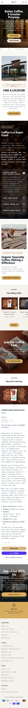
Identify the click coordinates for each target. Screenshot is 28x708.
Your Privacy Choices (9, 692)
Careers (4, 635)
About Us (4, 626)
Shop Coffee (14, 36)
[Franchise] (13, 615)
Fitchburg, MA (6, 646)
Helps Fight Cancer (10, 198)
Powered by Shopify (19, 697)
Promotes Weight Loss (11, 204)
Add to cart (14, 548)
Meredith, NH (6, 652)
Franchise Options (14, 594)
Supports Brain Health (11, 210)
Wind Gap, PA (6, 661)
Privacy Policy (7, 678)
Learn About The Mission (11, 278)
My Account (5, 638)
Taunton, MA (6, 655)
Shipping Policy (7, 681)
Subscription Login (8, 672)
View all (14, 325)
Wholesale (5, 675)
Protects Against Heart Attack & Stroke (11, 173)
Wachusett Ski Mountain (10, 649)
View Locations (14, 40)
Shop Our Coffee (7, 629)
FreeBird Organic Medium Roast (9, 313)
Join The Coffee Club (9, 632)
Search (3, 689)
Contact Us (5, 669)
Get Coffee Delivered (14, 361)
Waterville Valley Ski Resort (12, 658)
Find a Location (14, 113)
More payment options (14, 557)
